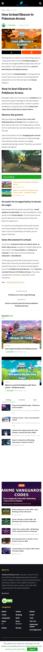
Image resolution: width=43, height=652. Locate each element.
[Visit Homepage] (21, 3)
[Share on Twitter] (11, 52)
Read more (5, 593)
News (8, 10)
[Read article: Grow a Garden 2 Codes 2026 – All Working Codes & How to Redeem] (6, 521)
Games (4, 628)
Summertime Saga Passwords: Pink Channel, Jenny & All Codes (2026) (25, 431)
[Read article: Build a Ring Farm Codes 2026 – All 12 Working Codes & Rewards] (6, 511)
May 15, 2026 (17, 554)
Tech (31, 618)
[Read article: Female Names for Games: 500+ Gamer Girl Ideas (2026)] (6, 551)
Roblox (32, 611)
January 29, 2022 (24, 25)
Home (3, 10)
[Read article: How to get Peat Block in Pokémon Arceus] (7, 184)
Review (18, 628)
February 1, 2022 (20, 187)
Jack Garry (11, 25)
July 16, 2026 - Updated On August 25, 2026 (18, 504)
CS (2, 624)
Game (4, 621)
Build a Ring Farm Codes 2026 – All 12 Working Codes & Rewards (25, 510)
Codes (4, 615)
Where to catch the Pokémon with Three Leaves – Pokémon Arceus (25, 191)
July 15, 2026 (17, 524)
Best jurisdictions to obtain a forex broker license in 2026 (25, 540)
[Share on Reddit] (31, 52)
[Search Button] (40, 3)
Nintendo (14, 10)
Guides (18, 611)
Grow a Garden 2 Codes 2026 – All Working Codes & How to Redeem (24, 520)
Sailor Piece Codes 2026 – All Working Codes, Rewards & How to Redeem (25, 530)
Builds (4, 611)
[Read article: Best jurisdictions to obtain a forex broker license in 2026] (6, 541)
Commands (6, 618)
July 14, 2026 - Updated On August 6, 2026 (26, 534)
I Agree (32, 649)
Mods (18, 618)
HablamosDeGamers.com (10, 575)
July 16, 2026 (17, 515)
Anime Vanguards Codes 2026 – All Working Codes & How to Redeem (19, 499)
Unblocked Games (34, 625)
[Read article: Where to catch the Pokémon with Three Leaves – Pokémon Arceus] (7, 192)
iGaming (19, 615)
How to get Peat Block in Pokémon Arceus (21, 349)
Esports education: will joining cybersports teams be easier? (23, 441)
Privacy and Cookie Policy (16, 649)
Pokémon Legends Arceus (15, 282)
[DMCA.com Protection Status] (7, 600)
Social (32, 615)
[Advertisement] (21, 464)
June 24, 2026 (18, 544)
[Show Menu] (3, 3)
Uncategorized (35, 630)
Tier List (33, 621)
